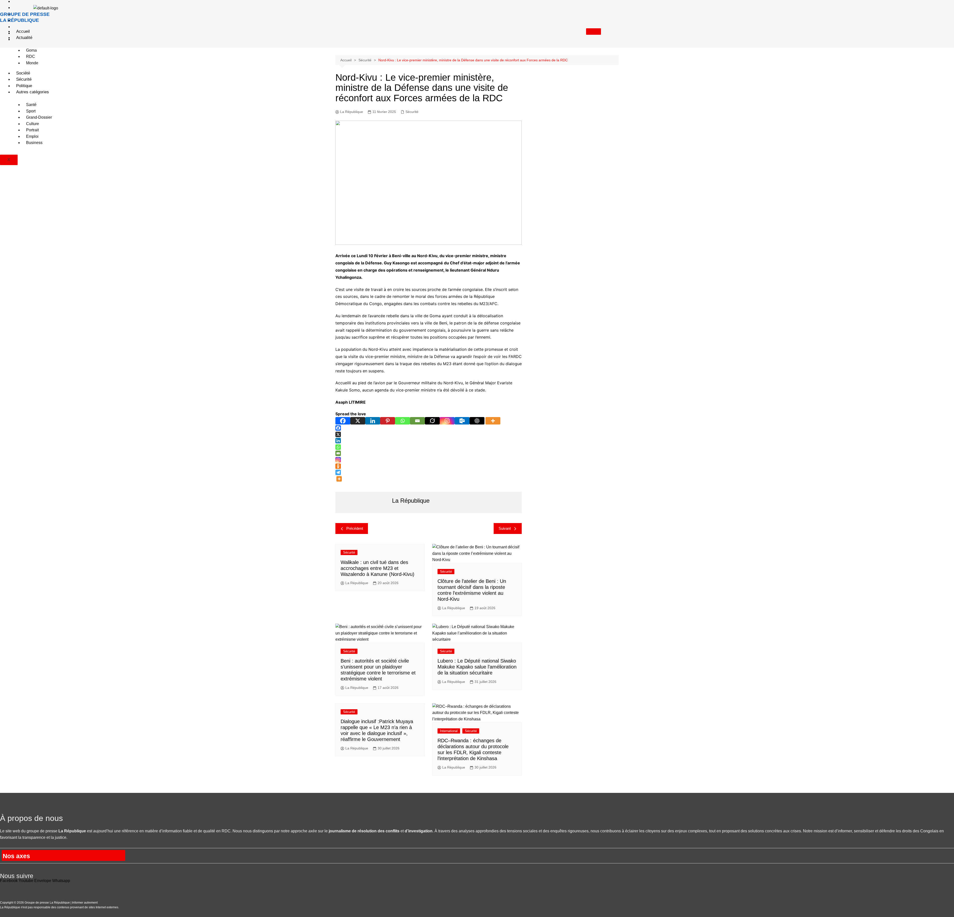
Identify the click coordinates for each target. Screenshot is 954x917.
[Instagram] (447, 420)
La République (356, 583)
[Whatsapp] (402, 420)
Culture (32, 124)
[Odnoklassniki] (338, 466)
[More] (492, 420)
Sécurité (24, 79)
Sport (31, 111)
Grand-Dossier (39, 117)
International (449, 731)
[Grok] (432, 420)
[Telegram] (338, 472)
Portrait (32, 130)
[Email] (417, 420)
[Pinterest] (387, 420)
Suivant (505, 528)
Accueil (23, 31)
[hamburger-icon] (593, 31)
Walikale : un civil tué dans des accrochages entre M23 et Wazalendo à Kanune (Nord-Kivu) (377, 568)
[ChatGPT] (477, 420)
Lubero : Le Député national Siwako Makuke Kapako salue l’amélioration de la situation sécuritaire (477, 666)
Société (23, 73)
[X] (357, 420)
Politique (24, 85)
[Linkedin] (372, 420)
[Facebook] (342, 420)
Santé (31, 105)
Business (34, 143)
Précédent (354, 528)
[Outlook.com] (462, 420)
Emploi (32, 136)
